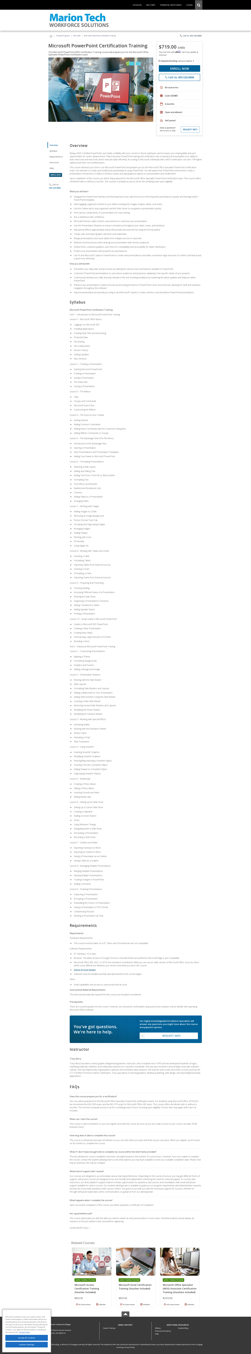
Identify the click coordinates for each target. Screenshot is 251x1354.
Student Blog (183, 1328)
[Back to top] (125, 1324)
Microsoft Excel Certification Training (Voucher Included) (135, 1286)
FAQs (52, 168)
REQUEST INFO (190, 129)
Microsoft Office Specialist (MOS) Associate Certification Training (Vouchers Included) (179, 1288)
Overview (54, 145)
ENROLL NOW (179, 68)
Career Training (109, 1328)
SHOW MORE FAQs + (80, 1227)
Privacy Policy (129, 1347)
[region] (26, 1330)
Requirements (56, 156)
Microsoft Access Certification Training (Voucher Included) (87, 1288)
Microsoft (76, 36)
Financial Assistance (163, 1331)
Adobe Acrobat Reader (85, 969)
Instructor (54, 162)
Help (157, 1334)
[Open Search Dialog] (198, 4)
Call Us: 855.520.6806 (191, 35)
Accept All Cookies (26, 1338)
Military (158, 1328)
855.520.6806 (55, 188)
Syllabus (53, 151)
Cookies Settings (26, 1344)
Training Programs (63, 36)
